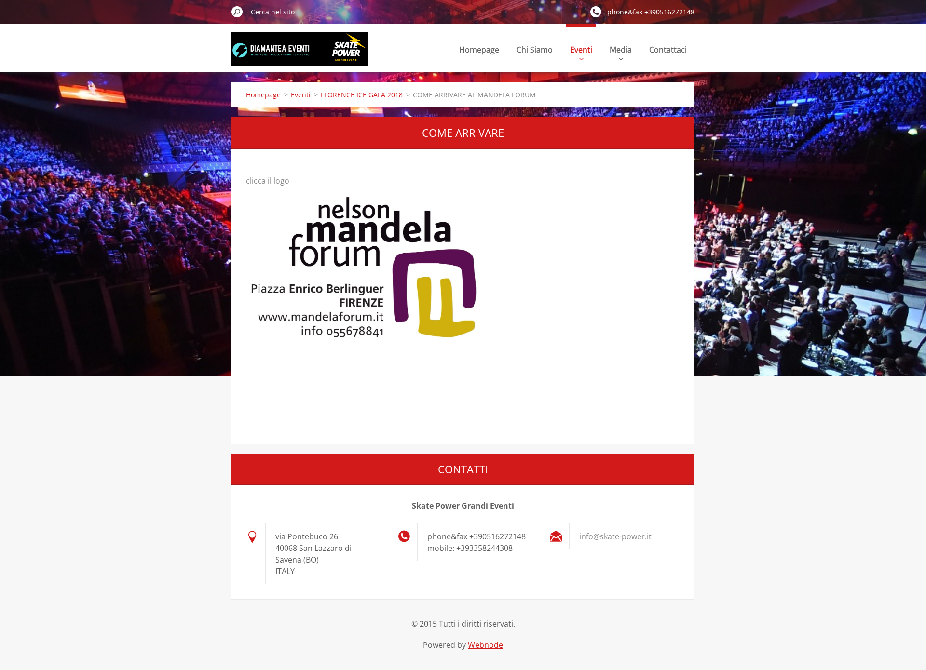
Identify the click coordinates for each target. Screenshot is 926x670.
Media (621, 49)
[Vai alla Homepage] (300, 54)
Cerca (237, 11)
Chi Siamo (535, 49)
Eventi (581, 49)
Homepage (479, 49)
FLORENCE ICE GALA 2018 (362, 94)
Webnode (485, 645)
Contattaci (668, 49)
